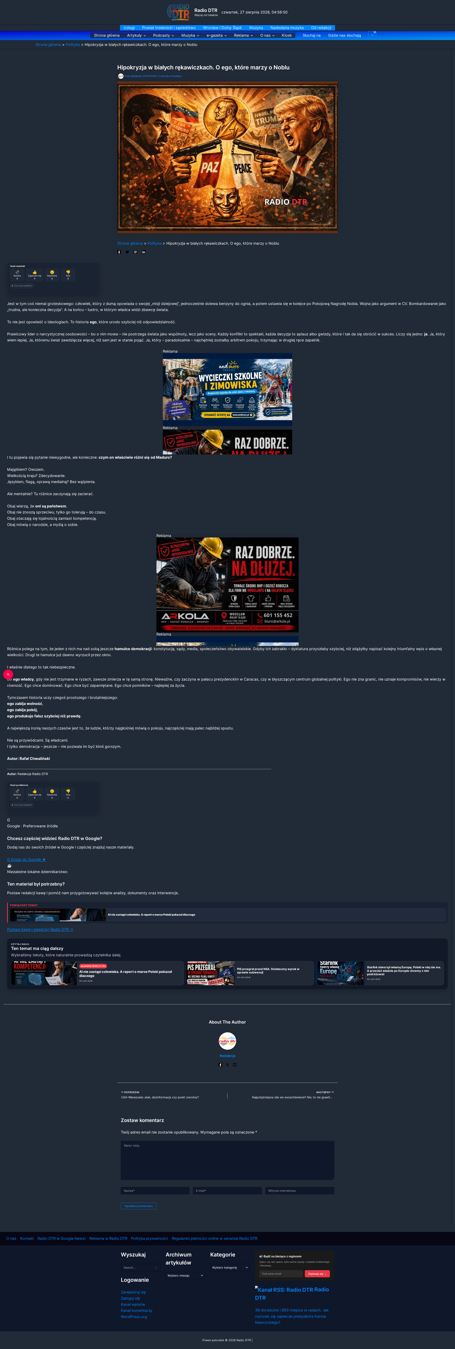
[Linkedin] (143, 251)
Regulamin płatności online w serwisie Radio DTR (214, 1238)
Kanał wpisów (133, 1304)
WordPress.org (134, 1316)
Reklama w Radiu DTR (108, 1238)
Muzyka (188, 35)
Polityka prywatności (149, 1238)
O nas (265, 35)
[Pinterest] (135, 251)
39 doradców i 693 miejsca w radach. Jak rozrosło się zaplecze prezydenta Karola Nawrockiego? (292, 1316)
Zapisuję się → (317, 1273)
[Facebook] (119, 251)
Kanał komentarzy (136, 1310)
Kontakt (27, 1238)
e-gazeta (215, 35)
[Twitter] (127, 251)
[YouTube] (234, 1064)
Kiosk (287, 35)
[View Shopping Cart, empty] (372, 35)
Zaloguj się (130, 1298)
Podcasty (161, 35)
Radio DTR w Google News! (62, 1238)
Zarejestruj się (133, 1292)
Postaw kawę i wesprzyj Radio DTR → (40, 929)
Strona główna (107, 35)
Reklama (241, 35)
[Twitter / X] (227, 1064)
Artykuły (134, 35)
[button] (144, 35)
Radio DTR (205, 10)
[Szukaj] (8, 674)
